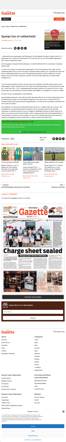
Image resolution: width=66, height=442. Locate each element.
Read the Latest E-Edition (33, 297)
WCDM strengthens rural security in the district (15, 187)
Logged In (14, 198)
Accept (33, 426)
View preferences (33, 435)
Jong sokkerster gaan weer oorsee (31, 163)
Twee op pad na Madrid (10, 162)
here (37, 125)
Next (61, 185)
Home (3, 26)
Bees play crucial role (58, 187)
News (7, 26)
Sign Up (33, 318)
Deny (33, 431)
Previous (6, 185)
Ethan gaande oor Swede (53, 162)
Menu (4, 19)
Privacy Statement (36, 439)
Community (59, 19)
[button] (63, 411)
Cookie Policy (27, 439)
